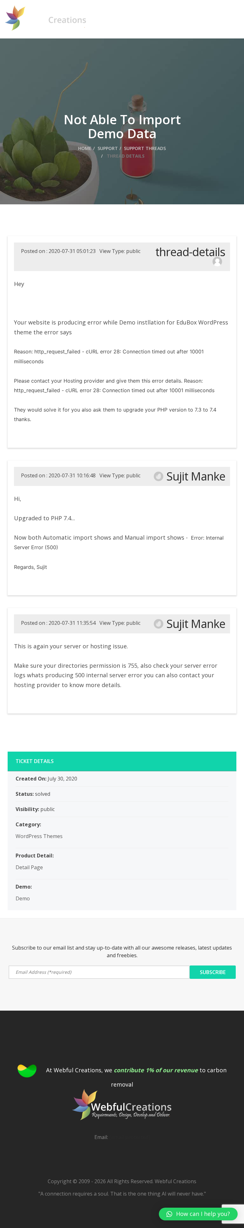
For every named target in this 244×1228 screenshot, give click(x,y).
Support (108, 148)
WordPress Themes (39, 836)
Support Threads (145, 148)
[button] (198, 1214)
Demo (23, 898)
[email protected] (129, 1137)
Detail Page (29, 867)
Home (85, 148)
